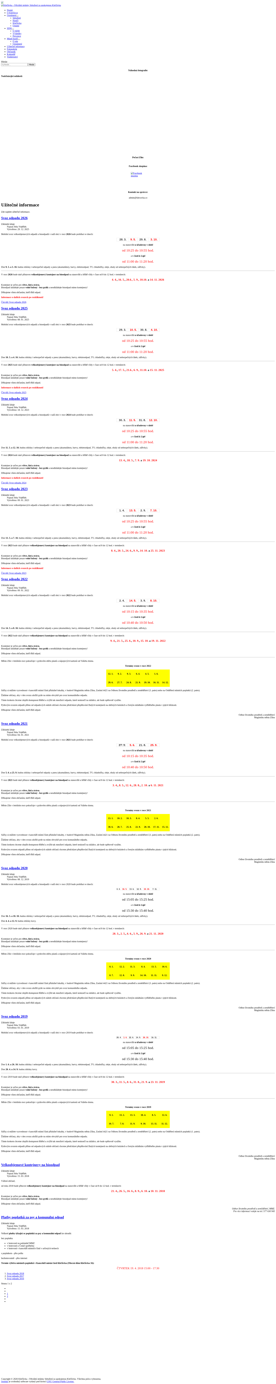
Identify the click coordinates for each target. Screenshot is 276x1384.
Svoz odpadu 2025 (14, 308)
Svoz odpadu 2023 (14, 489)
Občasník (11, 51)
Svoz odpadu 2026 (14, 218)
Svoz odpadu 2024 (14, 398)
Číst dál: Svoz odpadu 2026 (13, 302)
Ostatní (16, 25)
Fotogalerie (12, 49)
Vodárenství (12, 57)
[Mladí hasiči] (19, 39)
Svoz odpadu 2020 (14, 868)
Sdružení (17, 18)
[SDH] (13, 29)
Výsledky (17, 33)
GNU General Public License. (60, 1381)
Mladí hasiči (12, 38)
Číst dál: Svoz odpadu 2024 (13, 483)
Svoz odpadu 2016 (15, 1278)
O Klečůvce (12, 13)
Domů (10, 10)
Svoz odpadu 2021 (14, 723)
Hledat (4, 61)
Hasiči (15, 20)
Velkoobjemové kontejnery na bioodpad (30, 1165)
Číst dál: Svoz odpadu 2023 (13, 573)
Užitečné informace (16, 46)
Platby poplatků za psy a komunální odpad (32, 1217)
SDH (9, 28)
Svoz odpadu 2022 (14, 579)
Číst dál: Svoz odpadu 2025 (13, 392)
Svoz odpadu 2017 (15, 1276)
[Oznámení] (17, 16)
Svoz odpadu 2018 (15, 1273)
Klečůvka (17, 23)
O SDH (16, 31)
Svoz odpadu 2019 (14, 1016)
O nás (15, 41)
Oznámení (11, 15)
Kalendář (11, 54)
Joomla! (4, 1381)
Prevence (17, 36)
